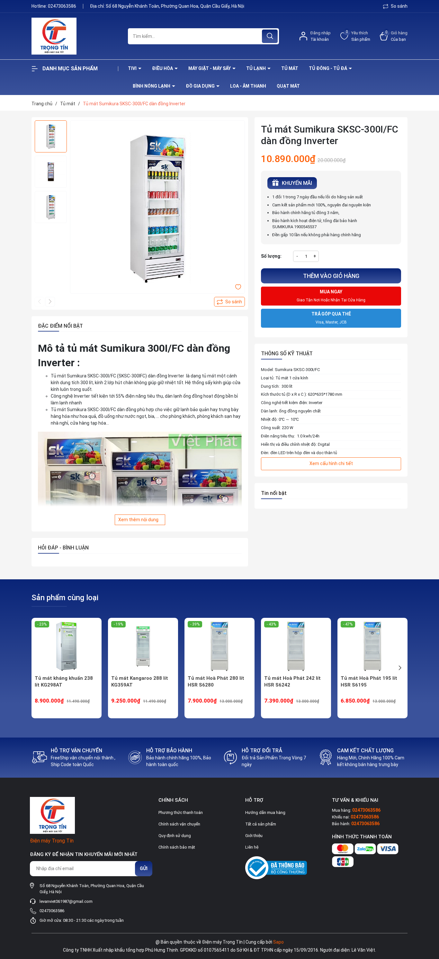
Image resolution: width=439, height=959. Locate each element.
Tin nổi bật (274, 493)
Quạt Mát (288, 86)
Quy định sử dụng (174, 835)
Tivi (133, 68)
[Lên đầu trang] (429, 918)
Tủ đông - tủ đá (328, 68)
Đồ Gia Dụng (201, 86)
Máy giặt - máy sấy (210, 68)
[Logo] (74, 36)
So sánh (399, 6)
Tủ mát (289, 68)
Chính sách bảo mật (176, 847)
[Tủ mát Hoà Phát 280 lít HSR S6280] (219, 646)
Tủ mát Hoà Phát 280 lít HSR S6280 (216, 681)
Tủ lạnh (256, 68)
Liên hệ (251, 847)
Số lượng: (271, 256)
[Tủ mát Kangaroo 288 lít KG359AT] (143, 646)
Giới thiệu (254, 835)
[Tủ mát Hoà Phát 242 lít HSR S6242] (296, 646)
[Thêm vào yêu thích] (238, 286)
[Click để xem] (157, 208)
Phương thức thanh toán (180, 812)
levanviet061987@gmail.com (66, 901)
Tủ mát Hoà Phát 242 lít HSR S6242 (292, 681)
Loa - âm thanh (248, 86)
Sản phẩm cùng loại (64, 597)
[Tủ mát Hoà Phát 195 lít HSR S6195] (372, 646)
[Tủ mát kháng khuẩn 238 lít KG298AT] (66, 646)
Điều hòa (163, 68)
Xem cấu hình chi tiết (331, 463)
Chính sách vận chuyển (179, 824)
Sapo (278, 942)
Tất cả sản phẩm (260, 824)
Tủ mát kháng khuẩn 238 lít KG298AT (64, 681)
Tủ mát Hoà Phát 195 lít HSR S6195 (369, 681)
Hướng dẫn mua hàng (265, 812)
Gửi (144, 868)
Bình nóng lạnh (152, 86)
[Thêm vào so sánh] (229, 302)
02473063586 (62, 6)
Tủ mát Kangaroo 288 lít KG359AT (139, 681)
